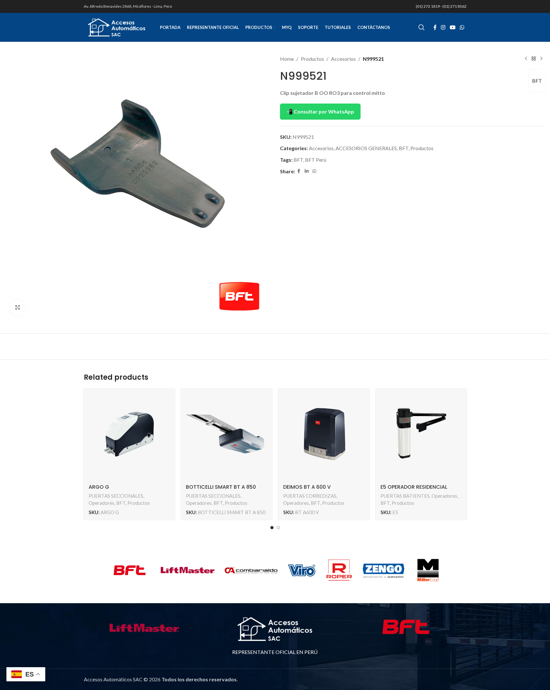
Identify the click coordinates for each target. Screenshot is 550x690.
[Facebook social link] (435, 27)
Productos (312, 59)
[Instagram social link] (443, 27)
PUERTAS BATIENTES (405, 496)
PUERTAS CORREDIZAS (309, 496)
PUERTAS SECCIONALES (116, 496)
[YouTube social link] (453, 27)
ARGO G (99, 487)
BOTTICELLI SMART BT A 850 (221, 487)
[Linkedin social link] (306, 171)
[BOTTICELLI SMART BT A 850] (226, 434)
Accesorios (343, 59)
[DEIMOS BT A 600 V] (323, 434)
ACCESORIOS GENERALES (366, 148)
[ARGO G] (129, 434)
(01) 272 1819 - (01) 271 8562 (441, 6)
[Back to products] (533, 59)
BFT (537, 80)
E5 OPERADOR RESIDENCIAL (413, 487)
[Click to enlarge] (18, 307)
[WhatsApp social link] (462, 27)
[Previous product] (526, 59)
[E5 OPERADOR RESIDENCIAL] (421, 434)
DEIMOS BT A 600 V (307, 487)
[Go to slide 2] (278, 527)
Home (287, 59)
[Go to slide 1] (272, 527)
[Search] (421, 27)
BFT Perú (315, 160)
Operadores (101, 503)
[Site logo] (116, 26)
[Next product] (541, 59)
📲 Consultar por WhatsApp (320, 111)
